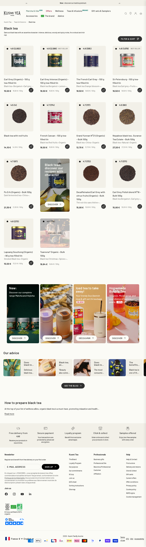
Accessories (31, 16)
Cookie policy (131, 489)
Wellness (59, 11)
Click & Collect (131, 471)
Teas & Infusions (77, 11)
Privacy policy (131, 486)
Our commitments (75, 471)
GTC (127, 539)
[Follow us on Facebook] (6, 494)
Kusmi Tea (7, 22)
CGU (131, 539)
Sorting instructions (76, 486)
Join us (71, 478)
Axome (80, 536)
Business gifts (99, 459)
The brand (49, 16)
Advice (61, 16)
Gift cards (129, 474)
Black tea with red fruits (16, 135)
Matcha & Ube (34, 11)
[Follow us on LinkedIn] (30, 494)
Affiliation (97, 474)
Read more (9, 414)
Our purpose (73, 467)
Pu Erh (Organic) (18, 192)
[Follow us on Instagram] (14, 494)
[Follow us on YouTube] (22, 494)
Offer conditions (132, 482)
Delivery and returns (133, 467)
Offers (49, 11)
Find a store (130, 463)
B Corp (71, 474)
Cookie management (133, 497)
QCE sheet (72, 482)
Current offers (131, 478)
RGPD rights (130, 493)
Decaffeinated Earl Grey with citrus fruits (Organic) (90, 196)
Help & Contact (131, 459)
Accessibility (139, 539)
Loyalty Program (75, 463)
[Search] (126, 13)
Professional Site (100, 463)
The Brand (73, 459)
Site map (72, 489)
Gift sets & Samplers (101, 11)
